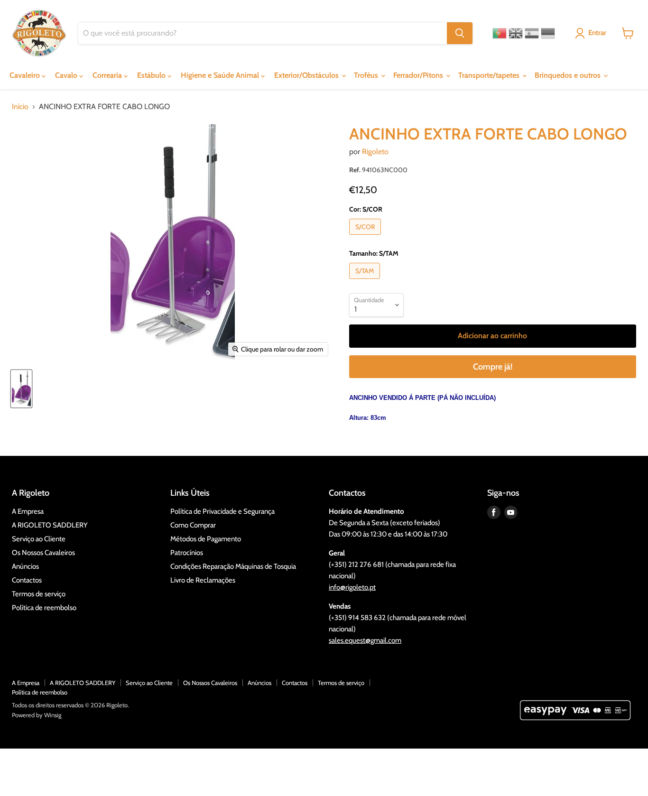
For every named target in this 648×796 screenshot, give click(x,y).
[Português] (499, 33)
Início (20, 106)
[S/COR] (366, 236)
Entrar (597, 32)
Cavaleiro (25, 75)
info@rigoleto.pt (352, 587)
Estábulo (152, 75)
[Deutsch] (548, 33)
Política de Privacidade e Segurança (222, 511)
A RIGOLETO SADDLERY (50, 525)
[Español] (532, 33)
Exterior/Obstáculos (307, 75)
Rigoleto (375, 151)
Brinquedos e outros (568, 75)
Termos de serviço (38, 594)
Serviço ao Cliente (38, 539)
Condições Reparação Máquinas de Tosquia (233, 566)
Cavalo (67, 75)
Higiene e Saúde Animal (221, 75)
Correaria (108, 75)
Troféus (367, 75)
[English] (516, 33)
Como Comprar (193, 525)
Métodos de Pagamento (205, 539)
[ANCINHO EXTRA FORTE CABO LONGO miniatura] (21, 388)
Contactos (27, 580)
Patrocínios (186, 552)
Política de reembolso (44, 607)
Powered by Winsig (36, 715)
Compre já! (492, 366)
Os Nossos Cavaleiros (43, 552)
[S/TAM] (365, 281)
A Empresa (28, 511)
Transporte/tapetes (489, 75)
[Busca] (459, 33)
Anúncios (25, 566)
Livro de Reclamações (202, 580)
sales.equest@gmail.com (365, 640)
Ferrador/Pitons (419, 75)
